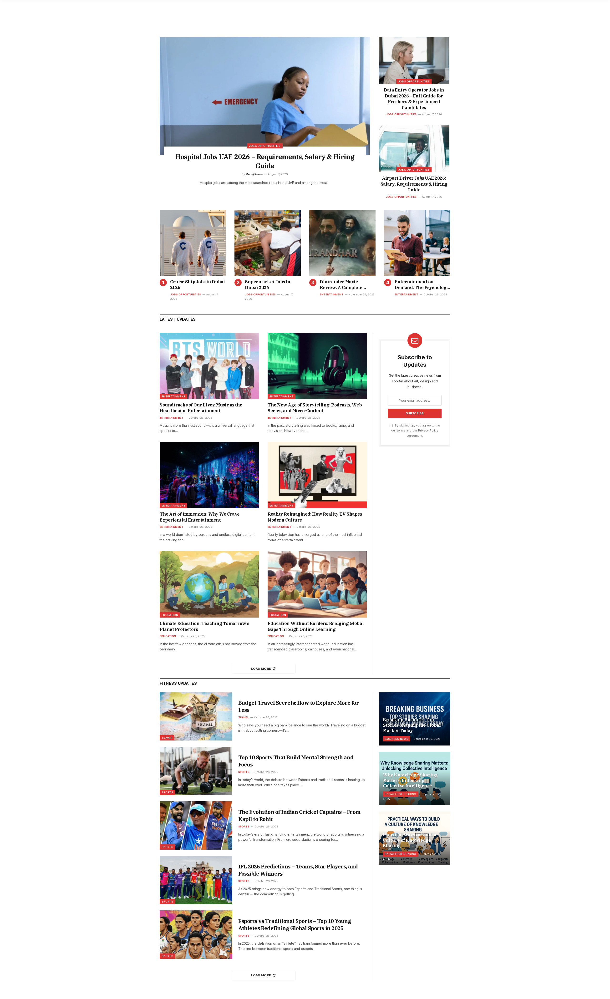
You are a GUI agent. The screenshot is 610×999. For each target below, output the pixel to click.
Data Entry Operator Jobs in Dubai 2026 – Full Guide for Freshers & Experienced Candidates (414, 98)
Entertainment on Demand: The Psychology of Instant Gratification (422, 285)
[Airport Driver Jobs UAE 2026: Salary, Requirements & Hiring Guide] (414, 148)
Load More (261, 668)
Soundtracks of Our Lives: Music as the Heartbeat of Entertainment (201, 407)
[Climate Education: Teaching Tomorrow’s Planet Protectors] (209, 584)
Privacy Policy (428, 430)
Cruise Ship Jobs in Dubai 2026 (197, 284)
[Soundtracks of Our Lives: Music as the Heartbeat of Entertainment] (209, 366)
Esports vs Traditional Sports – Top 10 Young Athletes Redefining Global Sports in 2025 (294, 925)
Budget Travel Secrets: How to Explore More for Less (298, 706)
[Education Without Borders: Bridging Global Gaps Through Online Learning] (317, 584)
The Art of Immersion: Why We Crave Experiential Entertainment (200, 516)
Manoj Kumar (254, 174)
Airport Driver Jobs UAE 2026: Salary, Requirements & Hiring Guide (414, 184)
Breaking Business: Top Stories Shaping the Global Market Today (412, 725)
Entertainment (331, 294)
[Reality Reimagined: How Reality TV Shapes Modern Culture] (317, 475)
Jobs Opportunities (265, 145)
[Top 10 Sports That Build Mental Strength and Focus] (196, 771)
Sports (167, 792)
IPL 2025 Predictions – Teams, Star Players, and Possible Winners (298, 870)
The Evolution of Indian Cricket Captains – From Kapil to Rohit (299, 815)
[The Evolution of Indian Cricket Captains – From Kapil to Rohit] (196, 825)
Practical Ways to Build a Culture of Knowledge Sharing (409, 840)
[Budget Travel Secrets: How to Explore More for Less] (196, 716)
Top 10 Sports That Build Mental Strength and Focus (296, 761)
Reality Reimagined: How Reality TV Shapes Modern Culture (315, 516)
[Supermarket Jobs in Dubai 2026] (267, 243)
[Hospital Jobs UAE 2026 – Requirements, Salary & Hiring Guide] (265, 96)
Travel (167, 738)
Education (170, 615)
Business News (396, 738)
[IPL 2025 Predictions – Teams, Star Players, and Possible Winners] (196, 880)
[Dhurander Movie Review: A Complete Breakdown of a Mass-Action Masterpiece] (342, 243)
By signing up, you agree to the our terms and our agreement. (415, 430)
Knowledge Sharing (400, 794)
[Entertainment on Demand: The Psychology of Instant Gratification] (417, 243)
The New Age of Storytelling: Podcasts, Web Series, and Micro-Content (315, 407)
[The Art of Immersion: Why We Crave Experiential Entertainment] (209, 475)
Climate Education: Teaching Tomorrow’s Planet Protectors (204, 626)
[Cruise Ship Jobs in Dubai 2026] (193, 243)
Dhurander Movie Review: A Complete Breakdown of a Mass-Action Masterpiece (343, 285)
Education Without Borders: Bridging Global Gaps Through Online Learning (316, 626)
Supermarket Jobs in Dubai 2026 (267, 284)
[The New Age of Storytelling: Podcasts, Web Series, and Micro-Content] (317, 366)
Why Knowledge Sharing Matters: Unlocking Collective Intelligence (410, 780)
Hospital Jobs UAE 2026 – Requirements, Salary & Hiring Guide (264, 161)
